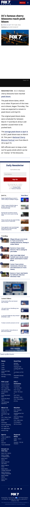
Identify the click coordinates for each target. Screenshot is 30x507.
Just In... (4, 195)
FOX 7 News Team (6, 417)
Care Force (16, 395)
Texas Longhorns (5, 437)
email (21, 489)
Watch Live (22, 2)
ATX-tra (16, 401)
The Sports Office (5, 390)
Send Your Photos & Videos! (18, 417)
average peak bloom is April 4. (16, 132)
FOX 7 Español (5, 388)
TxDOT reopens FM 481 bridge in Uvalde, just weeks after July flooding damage (9, 207)
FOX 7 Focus (17, 390)
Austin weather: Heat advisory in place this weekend (9, 330)
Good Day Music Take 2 (5, 399)
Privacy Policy (16, 187)
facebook (9, 489)
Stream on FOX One (5, 450)
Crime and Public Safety (5, 371)
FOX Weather (17, 422)
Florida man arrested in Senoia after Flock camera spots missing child (9, 214)
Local (2, 363)
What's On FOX (5, 410)
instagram (15, 489)
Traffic (3, 365)
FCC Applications (5, 428)
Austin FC (3, 439)
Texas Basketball (5, 444)
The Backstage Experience (5, 402)
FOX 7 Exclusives (17, 383)
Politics (3, 369)
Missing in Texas (18, 397)
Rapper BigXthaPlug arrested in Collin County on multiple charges (9, 198)
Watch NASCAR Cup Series (5, 462)
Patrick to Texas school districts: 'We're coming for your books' (18, 249)
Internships (4, 422)
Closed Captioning (6, 424)
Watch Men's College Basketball (6, 469)
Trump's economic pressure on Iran (10, 323)
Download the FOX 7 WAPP (19, 414)
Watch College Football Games (5, 455)
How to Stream (5, 384)
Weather (17, 408)
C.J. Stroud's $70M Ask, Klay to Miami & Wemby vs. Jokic (10, 316)
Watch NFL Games (6, 453)
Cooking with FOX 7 (18, 369)
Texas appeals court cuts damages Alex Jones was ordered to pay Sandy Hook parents (10, 228)
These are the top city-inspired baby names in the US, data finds (10, 220)
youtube (18, 489)
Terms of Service (16, 188)
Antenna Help (4, 430)
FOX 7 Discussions (18, 399)
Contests (16, 377)
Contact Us (4, 412)
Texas (2, 367)
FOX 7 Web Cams (18, 420)
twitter (12, 489)
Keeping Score (17, 367)
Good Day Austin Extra (5, 395)
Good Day (17, 361)
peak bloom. (6, 96)
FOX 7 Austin (14, 25)
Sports (3, 435)
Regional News (17, 436)
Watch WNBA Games (4, 476)
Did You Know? (18, 424)
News (19, 25)
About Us (4, 408)
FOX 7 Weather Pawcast (18, 410)
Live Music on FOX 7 (18, 372)
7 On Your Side (17, 388)
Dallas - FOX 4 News (17, 439)
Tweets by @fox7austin (7, 354)
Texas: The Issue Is (18, 392)
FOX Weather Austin (4, 392)
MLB (2, 441)
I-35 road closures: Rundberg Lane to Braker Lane (10, 309)
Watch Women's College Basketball (6, 472)
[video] (25, 302)
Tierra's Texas (5, 386)
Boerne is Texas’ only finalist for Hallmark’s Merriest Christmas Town (19, 274)
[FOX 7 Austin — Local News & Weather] (6, 3)
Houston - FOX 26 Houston (18, 442)
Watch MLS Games (4, 479)
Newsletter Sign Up (5, 414)
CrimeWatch (17, 386)
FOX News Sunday (6, 374)
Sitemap (3, 376)
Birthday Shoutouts (16, 364)
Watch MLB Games (4, 459)
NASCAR (3, 443)
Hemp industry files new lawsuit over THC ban (9, 301)
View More (24, 195)
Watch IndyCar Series (5, 466)
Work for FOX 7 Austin (5, 419)
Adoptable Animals (18, 375)
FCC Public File (5, 426)
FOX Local (4, 382)
